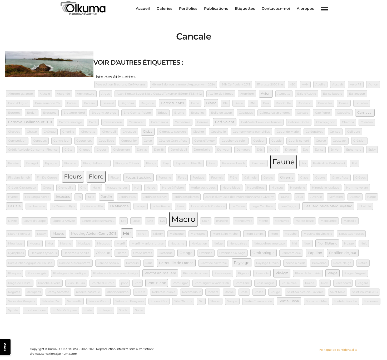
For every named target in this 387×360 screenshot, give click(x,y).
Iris (79, 197)
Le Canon (238, 206)
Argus (105, 93)
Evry (166, 163)
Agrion (373, 84)
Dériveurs (243, 149)
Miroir (142, 234)
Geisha (268, 177)
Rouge (275, 292)
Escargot (32, 163)
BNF (253, 103)
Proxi (325, 283)
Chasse (32, 131)
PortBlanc (243, 283)
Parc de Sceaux (108, 263)
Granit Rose (340, 177)
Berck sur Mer (172, 103)
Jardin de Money (155, 197)
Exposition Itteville (189, 163)
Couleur (259, 140)
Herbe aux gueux (203, 187)
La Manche (119, 206)
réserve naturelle (88, 292)
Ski (201, 301)
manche (222, 221)
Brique (162, 112)
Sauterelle (74, 301)
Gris (83, 187)
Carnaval (365, 112)
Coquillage (106, 140)
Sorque (232, 301)
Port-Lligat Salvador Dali (212, 283)
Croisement (121, 149)
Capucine (343, 112)
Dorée (273, 149)
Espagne (51, 163)
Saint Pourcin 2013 (365, 292)
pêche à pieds (295, 263)
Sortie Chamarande (258, 301)
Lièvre (12, 221)
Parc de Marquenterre (75, 263)
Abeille (320, 84)
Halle (96, 187)
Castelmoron (112, 122)
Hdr (137, 187)
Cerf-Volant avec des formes (261, 122)
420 (292, 84)
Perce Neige (342, 263)
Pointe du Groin (103, 283)
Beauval (108, 103)
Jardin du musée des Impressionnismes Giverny (239, 197)
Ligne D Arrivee (64, 221)
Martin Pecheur (19, 234)
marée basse (305, 221)
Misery (158, 234)
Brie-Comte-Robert (137, 112)
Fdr (303, 163)
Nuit (364, 243)
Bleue (239, 103)
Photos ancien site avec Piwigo (115, 273)
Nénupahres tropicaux (269, 243)
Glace (304, 177)
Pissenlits (262, 273)
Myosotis (103, 243)
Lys (162, 221)
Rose (244, 292)
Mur (50, 243)
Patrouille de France (176, 263)
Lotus (136, 221)
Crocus (101, 149)
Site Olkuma (183, 301)
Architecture (86, 93)
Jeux (299, 197)
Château (50, 131)
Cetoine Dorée (298, 122)
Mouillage (15, 243)
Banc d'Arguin (18, 103)
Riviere (140, 292)
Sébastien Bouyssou (129, 301)
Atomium (247, 93)
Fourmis (217, 177)
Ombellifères (142, 253)
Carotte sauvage (70, 122)
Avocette (283, 93)
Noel (307, 243)
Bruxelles (197, 112)
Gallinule (250, 177)
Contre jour (61, 140)
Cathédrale (182, 122)
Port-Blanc (156, 283)
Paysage (241, 262)
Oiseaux (103, 253)
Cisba (147, 131)
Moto (274, 234)
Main (205, 221)
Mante (263, 221)
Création (359, 140)
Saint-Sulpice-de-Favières (305, 292)
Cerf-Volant (224, 122)
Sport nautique (35, 310)
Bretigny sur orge (104, 112)
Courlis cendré (299, 140)
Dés (259, 149)
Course (321, 140)
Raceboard (343, 283)
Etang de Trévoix (127, 163)
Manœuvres (243, 221)
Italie (90, 197)
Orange (186, 253)
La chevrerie (36, 206)
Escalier (13, 163)
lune (150, 221)
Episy (372, 149)
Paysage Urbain (267, 263)
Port (138, 283)
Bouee (344, 103)
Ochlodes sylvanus (44, 253)
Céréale (202, 122)
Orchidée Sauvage (232, 253)
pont (124, 283)
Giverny (286, 177)
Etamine (70, 163)
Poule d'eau (289, 283)
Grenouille (65, 187)
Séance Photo (98, 301)
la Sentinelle (161, 206)
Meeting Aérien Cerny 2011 (93, 234)
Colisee (335, 131)
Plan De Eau (76, 283)
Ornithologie (263, 253)
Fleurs (73, 176)
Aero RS (355, 84)
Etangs (151, 163)
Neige (218, 243)
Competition (17, 140)
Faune (283, 161)
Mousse (35, 243)
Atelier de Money (221, 93)
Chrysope (129, 131)
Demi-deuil (179, 149)
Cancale (302, 112)
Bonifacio (304, 103)
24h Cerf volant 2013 (236, 84)
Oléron (121, 253)
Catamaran (136, 122)
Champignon (325, 122)
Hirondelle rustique (325, 187)
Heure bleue (231, 187)
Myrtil (121, 243)
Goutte (320, 177)
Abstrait (337, 84)
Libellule (365, 206)
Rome (229, 292)
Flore (96, 176)
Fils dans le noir (19, 177)
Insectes (63, 197)
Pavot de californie (213, 263)
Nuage (349, 243)
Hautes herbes (117, 187)
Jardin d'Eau (127, 197)
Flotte (114, 177)
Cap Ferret (322, 112)
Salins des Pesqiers (21, 301)
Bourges (14, 112)
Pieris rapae (223, 273)
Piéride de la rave (195, 273)
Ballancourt (357, 93)
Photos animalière (160, 273)
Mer (127, 233)
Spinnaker (371, 301)
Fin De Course (47, 177)
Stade (88, 310)
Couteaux (339, 140)
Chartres (14, 131)
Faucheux (259, 163)
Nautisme (178, 243)
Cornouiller (129, 140)
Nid (294, 243)
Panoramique (291, 253)
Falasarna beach (233, 163)
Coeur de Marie (288, 131)
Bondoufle (283, 103)
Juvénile (316, 197)
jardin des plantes (186, 197)
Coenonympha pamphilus (251, 131)
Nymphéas (16, 253)
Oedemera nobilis (76, 253)
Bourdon (361, 103)
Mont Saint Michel (225, 234)
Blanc (211, 103)
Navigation (199, 243)
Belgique (147, 103)
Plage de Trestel (19, 283)
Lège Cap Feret (263, 206)
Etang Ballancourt (95, 163)
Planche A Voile (49, 283)
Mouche (291, 234)
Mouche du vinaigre (318, 234)
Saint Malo (337, 292)
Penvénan (319, 263)
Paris (148, 263)
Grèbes (360, 177)
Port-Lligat (180, 283)
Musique (84, 243)
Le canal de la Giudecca (208, 206)
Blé (225, 103)
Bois (266, 103)
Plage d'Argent (355, 273)
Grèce (47, 187)
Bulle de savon (221, 112)
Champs (348, 122)
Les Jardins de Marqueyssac (328, 206)
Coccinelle (218, 131)
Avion (266, 93)
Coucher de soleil (234, 140)
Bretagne (50, 112)
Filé (354, 163)
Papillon (315, 253)
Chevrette (88, 131)
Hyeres (13, 197)
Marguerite (329, 221)
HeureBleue (256, 187)
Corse (148, 140)
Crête (68, 149)
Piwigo (281, 273)
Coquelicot (84, 140)
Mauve (58, 234)
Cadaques (246, 112)
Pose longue (265, 283)
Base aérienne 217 (47, 103)
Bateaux (90, 103)
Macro (183, 219)
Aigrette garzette (20, 93)
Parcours (132, 263)
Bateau (72, 103)
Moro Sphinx (254, 234)
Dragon (290, 149)
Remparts (34, 292)
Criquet (84, 149)
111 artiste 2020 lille (270, 84)
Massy (41, 234)
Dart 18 (159, 149)
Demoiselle (202, 149)
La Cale (14, 206)
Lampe (141, 206)
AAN (305, 84)
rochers (212, 292)
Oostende (166, 253)
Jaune (285, 197)
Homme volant (357, 187)
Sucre (139, 310)
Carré (93, 122)
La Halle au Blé (92, 206)
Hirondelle (297, 187)
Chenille (68, 131)
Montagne (198, 234)
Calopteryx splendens (275, 112)
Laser (180, 206)
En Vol (334, 149)
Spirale (13, 310)
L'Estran (355, 197)
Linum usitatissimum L (98, 221)
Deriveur (223, 149)
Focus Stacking (139, 177)
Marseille (350, 221)
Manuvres (282, 221)
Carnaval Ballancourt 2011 (30, 122)
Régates (14, 292)
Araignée (63, 93)
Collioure (353, 131)
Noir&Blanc (327, 243)
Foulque (198, 177)
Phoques (14, 273)
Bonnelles (325, 103)
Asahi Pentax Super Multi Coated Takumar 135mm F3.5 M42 (159, 93)
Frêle (233, 177)
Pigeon (243, 273)
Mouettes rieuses (351, 234)
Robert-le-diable (163, 292)
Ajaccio (45, 93)
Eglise (319, 149)
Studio (123, 310)
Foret (182, 177)
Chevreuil (109, 131)
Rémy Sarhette (58, 292)
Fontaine (164, 177)
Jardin (106, 197)
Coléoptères (314, 131)
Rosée (259, 292)
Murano (65, 243)
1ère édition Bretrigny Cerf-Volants (120, 84)
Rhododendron (117, 292)
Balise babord (332, 93)
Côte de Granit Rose (173, 140)
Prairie (309, 283)
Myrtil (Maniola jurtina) (148, 243)
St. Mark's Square (65, 310)
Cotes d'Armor (204, 140)
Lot (123, 221)
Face (212, 163)
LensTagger (289, 206)
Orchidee (205, 253)
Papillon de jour (342, 253)
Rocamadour (191, 292)
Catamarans (159, 122)
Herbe (150, 187)
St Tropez (105, 310)
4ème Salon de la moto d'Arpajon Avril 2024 (183, 84)
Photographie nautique (69, 273)
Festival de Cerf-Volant (329, 163)
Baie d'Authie (306, 93)
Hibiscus (277, 187)
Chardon (367, 122)
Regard (363, 283)
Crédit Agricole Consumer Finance (33, 149)
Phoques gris (37, 273)
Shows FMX (159, 301)
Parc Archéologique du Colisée (30, 263)
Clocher (198, 131)
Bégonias (127, 103)
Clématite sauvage (172, 131)
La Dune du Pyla (63, 206)
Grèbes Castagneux (22, 187)
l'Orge (371, 197)
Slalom (215, 301)
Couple (276, 140)
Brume (179, 112)
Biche (195, 103)
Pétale (363, 263)
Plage (333, 273)
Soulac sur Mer (316, 301)
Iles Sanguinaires (37, 197)
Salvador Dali (51, 301)
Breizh (31, 112)
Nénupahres (238, 243)
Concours (40, 140)
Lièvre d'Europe (35, 221)
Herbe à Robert (173, 187)
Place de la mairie (308, 273)
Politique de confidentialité (338, 350)
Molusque (177, 234)
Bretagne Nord (74, 112)
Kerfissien (336, 197)
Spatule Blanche (345, 301)
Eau (305, 149)
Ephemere (353, 149)
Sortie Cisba (289, 301)
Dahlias (142, 149)
